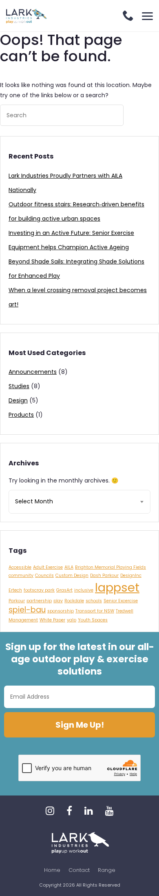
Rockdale (74, 601)
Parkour (17, 601)
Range (106, 870)
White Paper (52, 620)
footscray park (39, 590)
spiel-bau (27, 609)
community (21, 575)
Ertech (15, 590)
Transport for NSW (94, 611)
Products (21, 415)
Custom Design (71, 575)
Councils (44, 575)
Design (18, 400)
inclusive (83, 590)
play (58, 601)
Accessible (20, 567)
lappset (117, 587)
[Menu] (147, 16)
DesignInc (130, 575)
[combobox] (79, 502)
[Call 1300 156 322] (128, 16)
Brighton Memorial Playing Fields (110, 567)
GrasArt (64, 590)
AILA (68, 567)
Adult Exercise (48, 567)
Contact (79, 870)
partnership (39, 601)
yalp (71, 620)
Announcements (33, 372)
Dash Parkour (104, 575)
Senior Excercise (121, 601)
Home (52, 870)
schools (94, 601)
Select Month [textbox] (34, 501)
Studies (19, 386)
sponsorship (60, 611)
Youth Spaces (93, 620)
